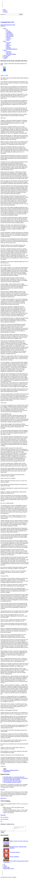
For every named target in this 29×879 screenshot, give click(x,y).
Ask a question (4, 817)
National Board (6, 771)
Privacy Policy (6, 867)
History (8, 46)
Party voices (9, 52)
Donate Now (3, 798)
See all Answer (4, 819)
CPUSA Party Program (14, 852)
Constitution (9, 32)
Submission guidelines (11, 54)
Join (4, 9)
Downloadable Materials (11, 49)
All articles (8, 51)
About (4, 28)
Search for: (3, 14)
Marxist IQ (8, 45)
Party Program (9, 33)
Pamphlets (8, 47)
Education (8, 42)
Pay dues (8, 31)
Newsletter (5, 56)
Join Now (3, 789)
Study (4, 41)
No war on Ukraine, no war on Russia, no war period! (15, 778)
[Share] (15, 70)
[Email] (15, 68)
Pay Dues (5, 11)
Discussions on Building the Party (10, 770)
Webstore (8, 37)
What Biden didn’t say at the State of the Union (13, 777)
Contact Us (8, 38)
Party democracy (10, 36)
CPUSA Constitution (14, 856)
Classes (8, 43)
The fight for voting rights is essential (11, 779)
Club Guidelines (9, 34)
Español (5, 58)
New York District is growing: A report (12, 782)
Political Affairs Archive (8, 868)
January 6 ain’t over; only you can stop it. (12, 780)
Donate (5, 10)
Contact (5, 866)
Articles (5, 50)
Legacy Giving (6, 55)
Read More (3, 815)
